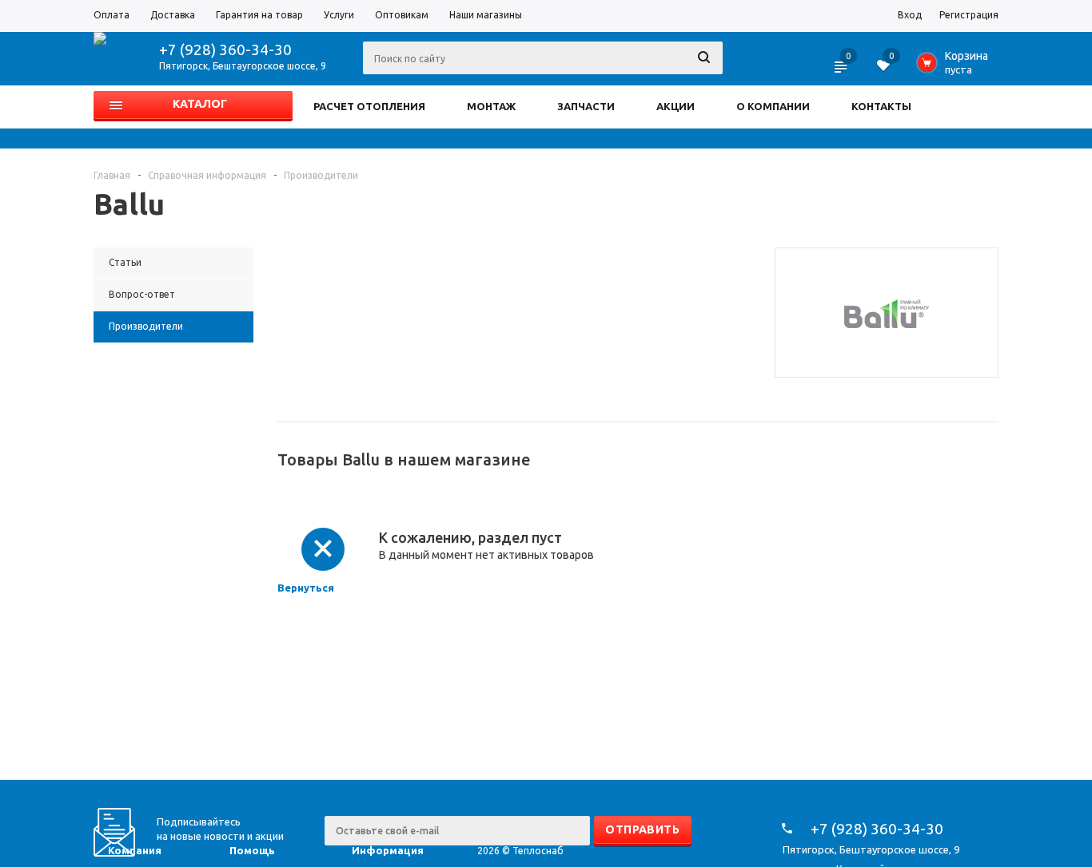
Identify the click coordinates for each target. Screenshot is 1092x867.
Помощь (252, 850)
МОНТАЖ (491, 106)
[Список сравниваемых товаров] (842, 71)
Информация (388, 850)
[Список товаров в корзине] (955, 67)
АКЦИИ (675, 106)
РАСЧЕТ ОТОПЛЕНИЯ (369, 106)
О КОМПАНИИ (773, 106)
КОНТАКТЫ (881, 106)
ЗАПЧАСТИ (586, 106)
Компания (134, 850)
